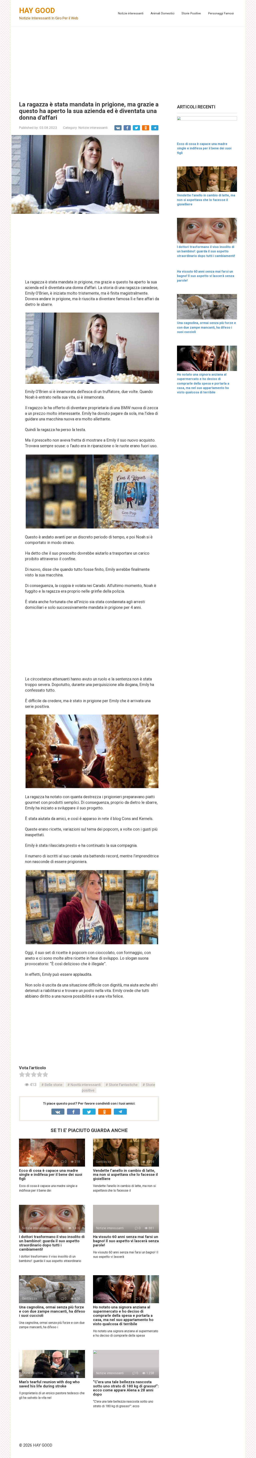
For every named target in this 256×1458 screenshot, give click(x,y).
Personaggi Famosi (221, 13)
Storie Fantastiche (123, 1085)
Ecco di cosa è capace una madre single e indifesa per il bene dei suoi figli (50, 1174)
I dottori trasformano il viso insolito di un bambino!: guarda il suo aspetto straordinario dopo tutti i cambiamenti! (52, 1243)
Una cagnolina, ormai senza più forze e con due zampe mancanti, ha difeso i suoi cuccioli (52, 1311)
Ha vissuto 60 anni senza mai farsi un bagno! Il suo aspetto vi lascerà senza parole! (126, 1240)
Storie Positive (191, 13)
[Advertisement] (128, 61)
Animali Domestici (162, 13)
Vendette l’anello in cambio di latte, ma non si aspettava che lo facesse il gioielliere (125, 1174)
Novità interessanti (86, 1085)
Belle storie (53, 1085)
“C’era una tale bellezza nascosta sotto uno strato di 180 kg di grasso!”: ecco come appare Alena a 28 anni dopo (126, 1388)
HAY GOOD (37, 10)
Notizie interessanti (130, 13)
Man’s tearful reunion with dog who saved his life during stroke (49, 1384)
